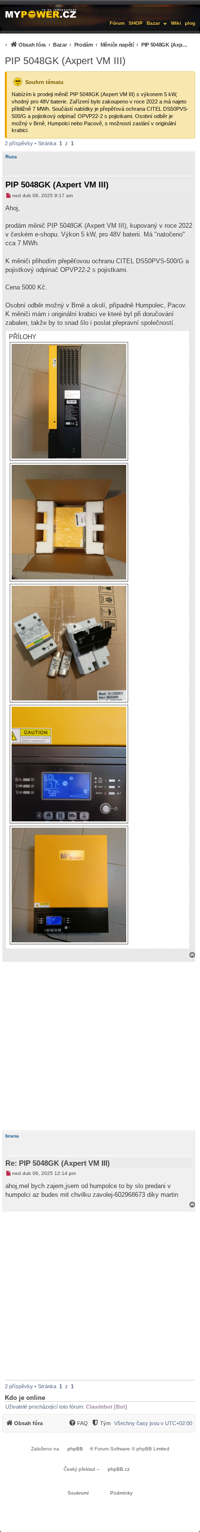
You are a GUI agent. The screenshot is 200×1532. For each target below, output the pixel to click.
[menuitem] (96, 44)
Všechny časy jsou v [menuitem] (153, 1423)
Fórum (117, 23)
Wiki (176, 23)
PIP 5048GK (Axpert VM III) (65, 60)
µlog (190, 23)
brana (12, 1136)
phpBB (75, 1448)
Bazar (153, 23)
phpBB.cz (119, 1469)
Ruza (11, 156)
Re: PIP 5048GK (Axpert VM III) (57, 1163)
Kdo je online (25, 1397)
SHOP (136, 23)
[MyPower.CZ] (41, 13)
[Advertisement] (100, 1046)
